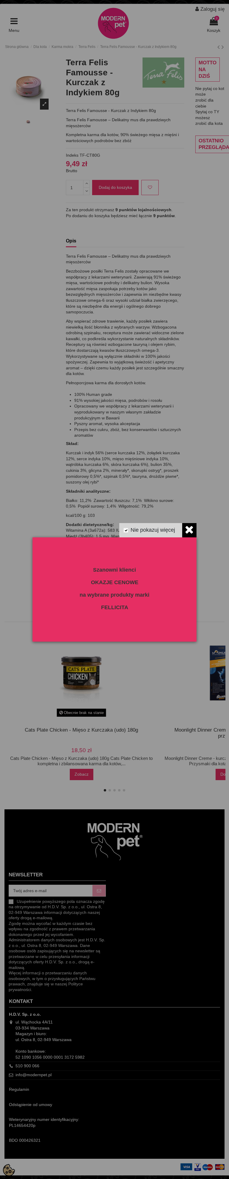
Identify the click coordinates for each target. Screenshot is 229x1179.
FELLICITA (114, 607)
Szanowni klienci (114, 570)
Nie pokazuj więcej (153, 530)
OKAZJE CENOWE (114, 582)
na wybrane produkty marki (114, 595)
